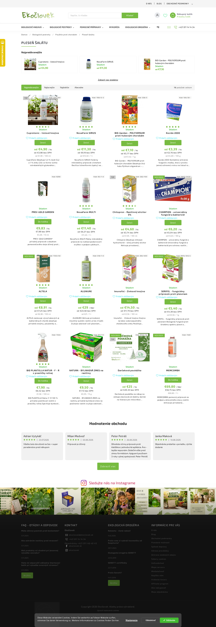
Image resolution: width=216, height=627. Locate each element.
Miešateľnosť (157, 571)
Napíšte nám (157, 575)
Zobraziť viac (108, 466)
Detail (43, 142)
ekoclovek (74, 550)
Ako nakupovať (158, 588)
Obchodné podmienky (178, 3)
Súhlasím (170, 620)
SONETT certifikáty (117, 563)
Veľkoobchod (157, 563)
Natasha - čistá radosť (119, 531)
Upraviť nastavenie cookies (108, 610)
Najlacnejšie (49, 87)
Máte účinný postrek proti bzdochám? (40, 531)
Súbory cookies (158, 559)
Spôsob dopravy (159, 546)
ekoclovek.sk (75, 546)
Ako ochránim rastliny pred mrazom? (39, 540)
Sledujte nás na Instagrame (112, 483)
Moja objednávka (159, 592)
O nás (149, 3)
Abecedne (79, 87)
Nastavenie (132, 620)
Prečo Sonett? (115, 572)
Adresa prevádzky (160, 551)
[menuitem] (34, 27)
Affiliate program (159, 583)
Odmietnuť (151, 620)
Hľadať (129, 15)
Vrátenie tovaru (159, 579)
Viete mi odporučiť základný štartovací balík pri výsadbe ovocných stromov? (40, 564)
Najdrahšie (64, 87)
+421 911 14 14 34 (77, 539)
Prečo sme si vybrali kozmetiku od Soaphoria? (125, 541)
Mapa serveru (158, 567)
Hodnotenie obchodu (108, 423)
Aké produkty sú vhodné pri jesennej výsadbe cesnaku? (39, 551)
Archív (27, 575)
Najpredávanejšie (31, 87)
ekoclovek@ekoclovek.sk (81, 535)
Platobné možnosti (160, 542)
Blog (159, 3)
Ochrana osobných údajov (163, 555)
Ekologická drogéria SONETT (122, 553)
